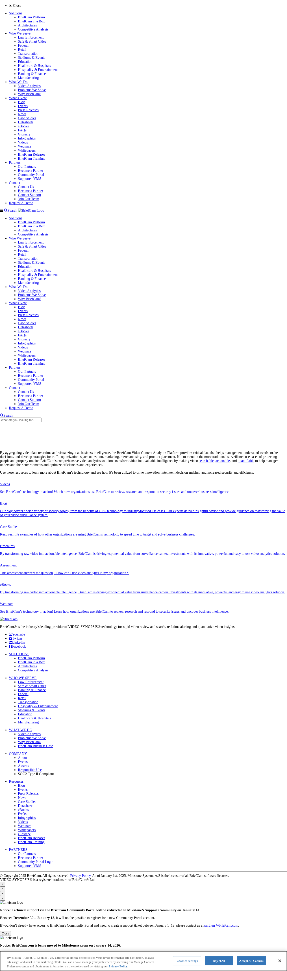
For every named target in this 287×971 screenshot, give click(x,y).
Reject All (219, 960)
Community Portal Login (35, 862)
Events (23, 762)
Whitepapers (27, 830)
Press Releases (28, 793)
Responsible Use (30, 770)
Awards (23, 766)
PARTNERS (18, 849)
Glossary (24, 834)
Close (5, 933)
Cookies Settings (187, 960)
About (22, 758)
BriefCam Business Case (35, 746)
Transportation (28, 702)
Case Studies (27, 801)
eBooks (23, 810)
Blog (21, 785)
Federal (23, 694)
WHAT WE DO (20, 730)
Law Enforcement (30, 682)
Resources (16, 781)
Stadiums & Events (31, 710)
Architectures (27, 666)
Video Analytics (29, 734)
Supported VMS (29, 866)
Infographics (27, 818)
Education (25, 714)
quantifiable (246, 461)
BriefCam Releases (31, 838)
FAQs (22, 814)
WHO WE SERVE (23, 678)
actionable (222, 461)
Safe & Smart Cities (32, 686)
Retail (22, 698)
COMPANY (18, 753)
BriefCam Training (31, 842)
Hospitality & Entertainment (38, 706)
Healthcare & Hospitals (34, 718)
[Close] (280, 961)
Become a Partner (30, 858)
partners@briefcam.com (221, 925)
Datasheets (25, 806)
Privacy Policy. (80, 875)
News (22, 797)
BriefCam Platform (31, 658)
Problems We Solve (32, 738)
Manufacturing (28, 722)
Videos (23, 822)
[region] (143, 961)
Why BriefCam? (29, 742)
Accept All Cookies (251, 960)
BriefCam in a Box (31, 662)
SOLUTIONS (19, 654)
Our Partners (27, 854)
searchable (206, 461)
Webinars (24, 826)
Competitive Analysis (33, 670)
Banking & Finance (32, 690)
